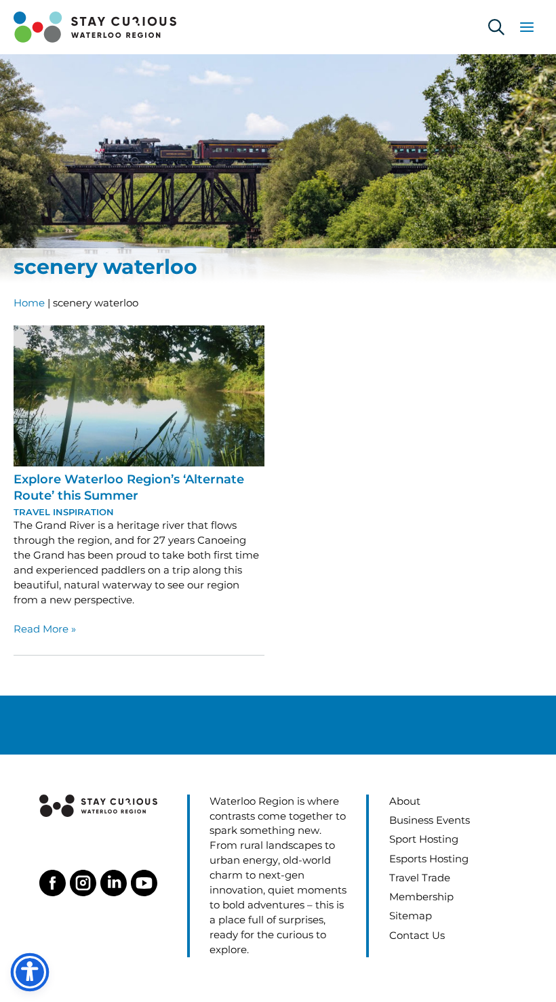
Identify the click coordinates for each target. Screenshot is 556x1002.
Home (29, 303)
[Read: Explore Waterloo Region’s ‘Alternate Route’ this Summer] (139, 394)
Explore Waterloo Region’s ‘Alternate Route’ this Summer (129, 487)
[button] (496, 27)
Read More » (45, 629)
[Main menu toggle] (526, 27)
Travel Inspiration (64, 511)
